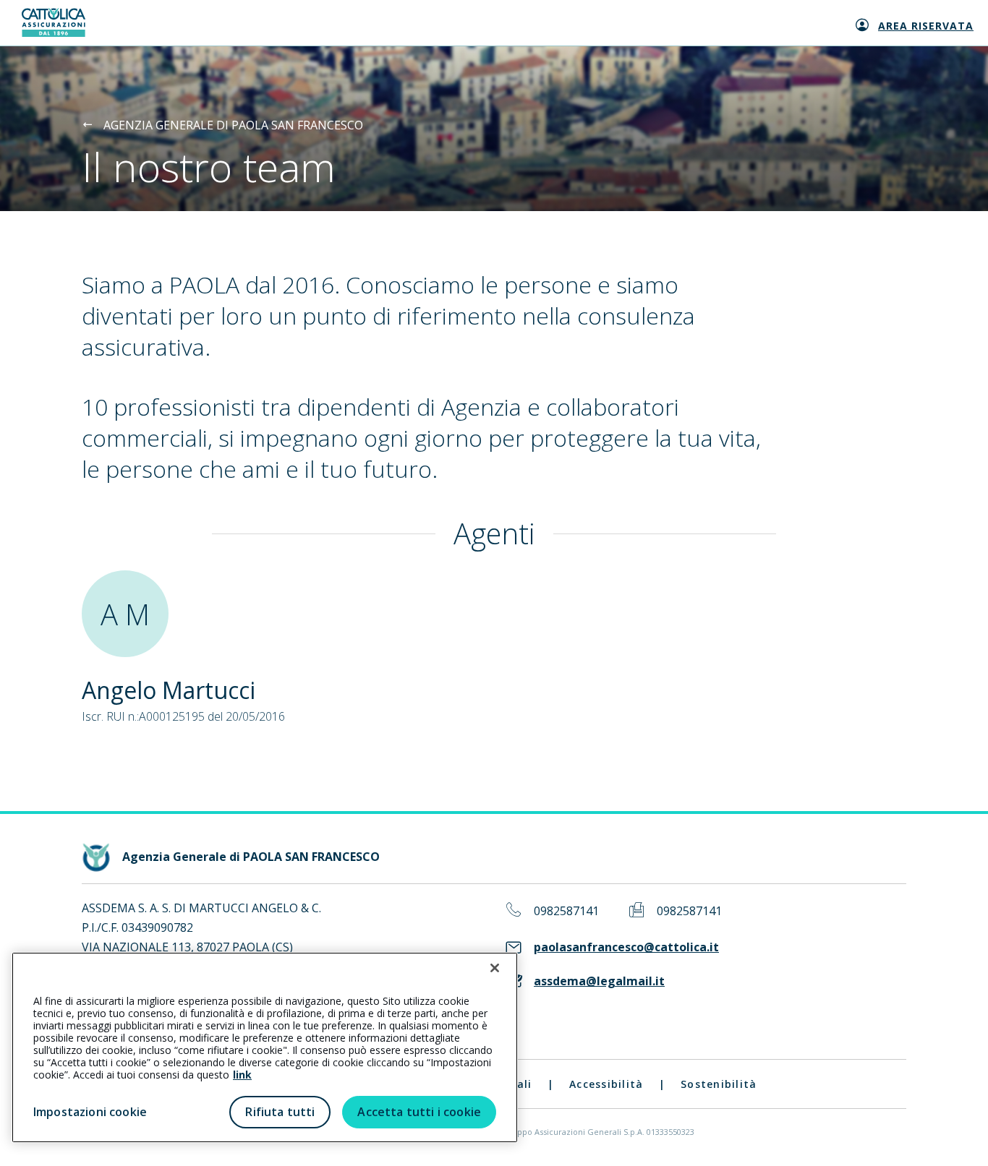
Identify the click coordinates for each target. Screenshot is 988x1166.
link (242, 1074)
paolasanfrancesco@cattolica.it (626, 947)
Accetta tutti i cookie (419, 1112)
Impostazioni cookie (90, 1112)
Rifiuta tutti (280, 1112)
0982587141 (566, 911)
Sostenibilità (719, 1084)
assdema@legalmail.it (599, 981)
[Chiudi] (495, 968)
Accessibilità (606, 1084)
